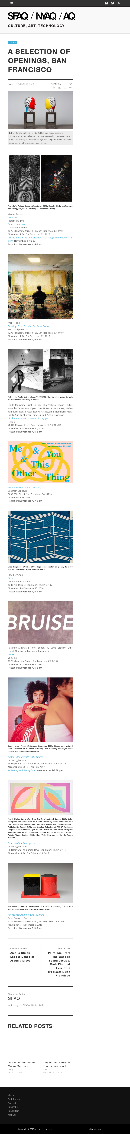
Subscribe (13, 1106)
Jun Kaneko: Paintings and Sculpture (26, 914)
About (11, 1095)
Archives (12, 1114)
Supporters (13, 1110)
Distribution (14, 1099)
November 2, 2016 (25, 84)
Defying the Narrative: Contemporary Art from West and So (57, 1066)
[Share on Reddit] (65, 87)
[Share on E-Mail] (70, 87)
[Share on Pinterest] (54, 87)
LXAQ (10, 1070)
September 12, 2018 (52, 1072)
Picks (12, 42)
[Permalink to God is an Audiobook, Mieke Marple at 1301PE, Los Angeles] (23, 1042)
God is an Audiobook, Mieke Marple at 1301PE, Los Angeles (22, 1066)
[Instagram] (106, 3)
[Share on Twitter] (70, 84)
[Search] (12, 3)
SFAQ (45, 1070)
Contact (12, 1103)
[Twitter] (112, 3)
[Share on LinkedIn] (59, 87)
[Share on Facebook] (65, 84)
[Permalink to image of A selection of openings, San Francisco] (40, 109)
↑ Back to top (95, 1129)
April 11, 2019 (15, 1072)
